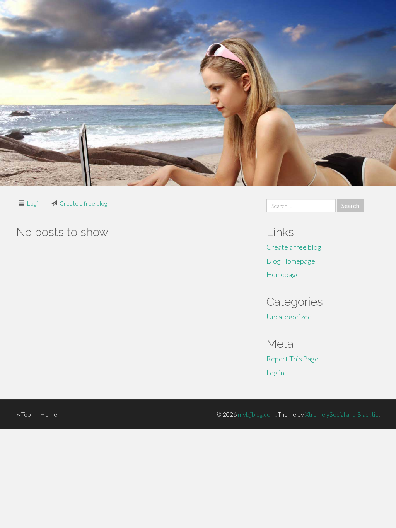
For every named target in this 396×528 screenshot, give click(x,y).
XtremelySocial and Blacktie (342, 414)
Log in (275, 372)
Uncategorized (289, 316)
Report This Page (292, 358)
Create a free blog (83, 203)
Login (34, 203)
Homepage (283, 274)
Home (48, 414)
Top (25, 414)
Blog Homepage (290, 261)
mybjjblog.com (256, 414)
